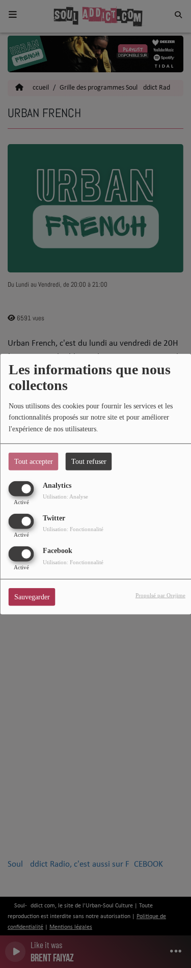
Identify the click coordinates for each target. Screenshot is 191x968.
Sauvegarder (32, 597)
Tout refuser (88, 461)
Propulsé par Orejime (160, 595)
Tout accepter (33, 461)
